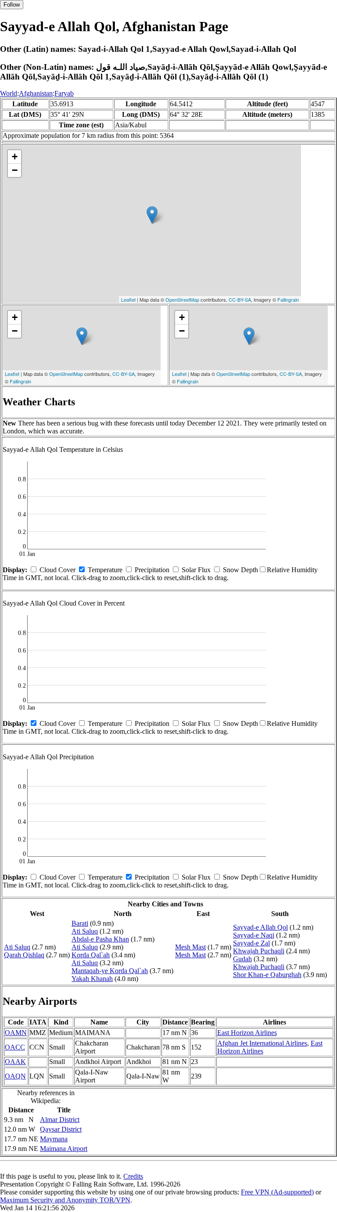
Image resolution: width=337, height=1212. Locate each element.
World (8, 93)
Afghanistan (36, 93)
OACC (15, 1047)
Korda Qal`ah (91, 955)
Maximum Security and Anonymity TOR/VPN (65, 1200)
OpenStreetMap (182, 299)
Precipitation (152, 570)
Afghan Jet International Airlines (262, 1043)
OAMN (16, 1032)
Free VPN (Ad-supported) (277, 1192)
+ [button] (15, 156)
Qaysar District (61, 1129)
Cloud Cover (57, 570)
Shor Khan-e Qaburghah (267, 974)
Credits (133, 1176)
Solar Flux (196, 570)
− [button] (15, 170)
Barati (80, 923)
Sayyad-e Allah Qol (260, 927)
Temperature (105, 570)
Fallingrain (288, 299)
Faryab (64, 93)
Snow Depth (240, 570)
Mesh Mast (190, 947)
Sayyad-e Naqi (253, 935)
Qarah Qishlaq (24, 955)
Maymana (54, 1139)
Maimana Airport (63, 1148)
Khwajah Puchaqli (258, 951)
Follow (12, 4)
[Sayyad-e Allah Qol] (152, 215)
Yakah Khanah (92, 978)
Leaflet (128, 299)
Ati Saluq (17, 947)
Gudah (242, 959)
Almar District (59, 1119)
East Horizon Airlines (247, 1032)
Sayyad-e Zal (251, 943)
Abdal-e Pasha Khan (100, 939)
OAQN (15, 1076)
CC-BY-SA (240, 299)
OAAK (15, 1061)
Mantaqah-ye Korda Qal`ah (110, 970)
